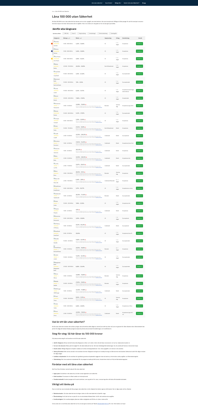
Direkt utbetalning (103, 33)
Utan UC (74, 33)
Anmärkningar (92, 33)
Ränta (77, 38)
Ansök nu (139, 43)
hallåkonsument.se (99, 107)
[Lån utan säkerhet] (58, 2)
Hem (53, 11)
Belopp (65, 38)
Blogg (144, 3)
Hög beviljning (82, 33)
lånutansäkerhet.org (103, 403)
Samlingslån (114, 33)
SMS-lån (66, 33)
